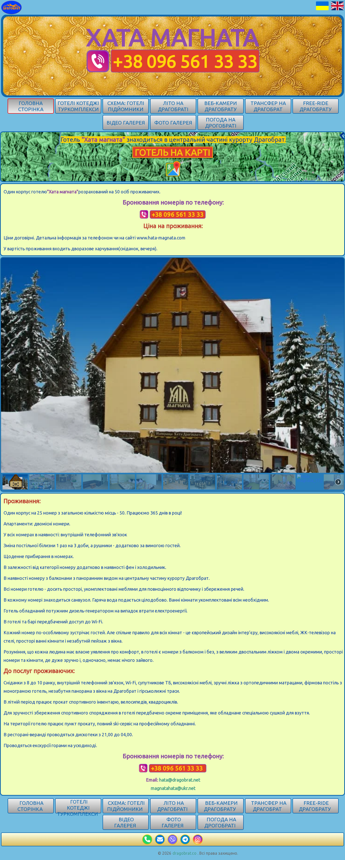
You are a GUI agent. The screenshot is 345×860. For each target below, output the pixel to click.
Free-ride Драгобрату (316, 106)
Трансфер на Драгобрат (268, 106)
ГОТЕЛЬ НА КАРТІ (172, 152)
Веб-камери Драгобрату (220, 106)
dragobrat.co (184, 853)
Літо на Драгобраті (173, 106)
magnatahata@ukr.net (173, 788)
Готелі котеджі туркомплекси (78, 106)
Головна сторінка (30, 106)
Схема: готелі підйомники (125, 106)
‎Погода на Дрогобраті (220, 123)
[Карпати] (11, 7)
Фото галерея (173, 123)
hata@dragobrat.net (179, 779)
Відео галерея (126, 123)
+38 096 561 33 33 (185, 61)
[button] (9, 365)
